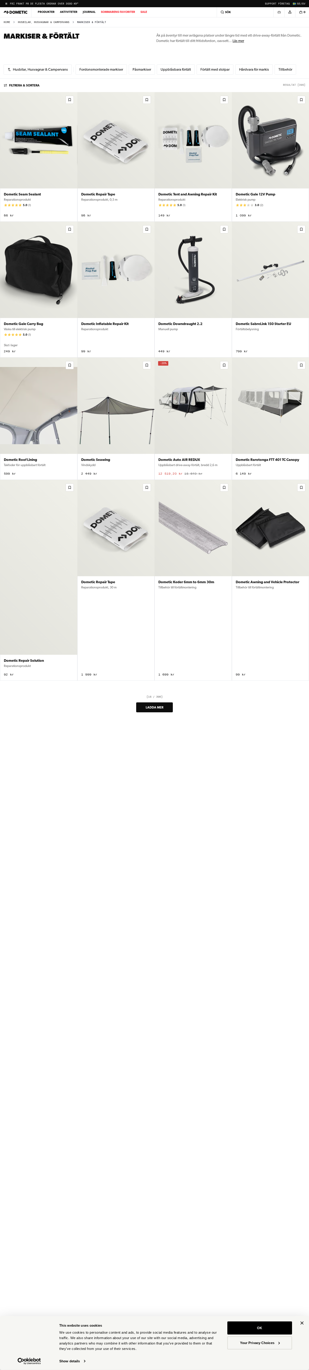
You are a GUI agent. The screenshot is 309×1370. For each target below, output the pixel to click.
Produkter (46, 12)
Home (7, 22)
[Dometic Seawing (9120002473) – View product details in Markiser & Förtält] (116, 419)
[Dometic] (16, 12)
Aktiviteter (68, 12)
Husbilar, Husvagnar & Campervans (43, 22)
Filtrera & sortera (24, 85)
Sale (143, 12)
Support (270, 3)
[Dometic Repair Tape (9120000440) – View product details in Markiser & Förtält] (116, 157)
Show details (69, 1361)
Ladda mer (154, 707)
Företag (284, 3)
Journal (89, 12)
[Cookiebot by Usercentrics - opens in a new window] (29, 1361)
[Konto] (289, 12)
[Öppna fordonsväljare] (278, 12)
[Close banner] (302, 1323)
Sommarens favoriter (118, 12)
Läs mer (238, 41)
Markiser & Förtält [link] (91, 22)
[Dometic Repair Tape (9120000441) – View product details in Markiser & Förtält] (116, 580)
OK (259, 1328)
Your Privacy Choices (257, 1342)
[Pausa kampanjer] (6, 3)
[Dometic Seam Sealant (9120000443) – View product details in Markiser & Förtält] (38, 157)
